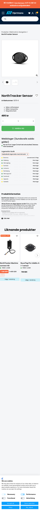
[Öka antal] (33, 121)
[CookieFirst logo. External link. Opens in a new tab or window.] (2, 479)
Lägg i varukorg (10, 279)
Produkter (5, 32)
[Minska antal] (2, 121)
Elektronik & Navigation (18, 32)
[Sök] (5, 19)
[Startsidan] (15, 13)
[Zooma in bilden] (36, 74)
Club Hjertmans (19, 3)
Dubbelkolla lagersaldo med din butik (14, 154)
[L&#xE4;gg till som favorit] (37, 95)
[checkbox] (4, 494)
